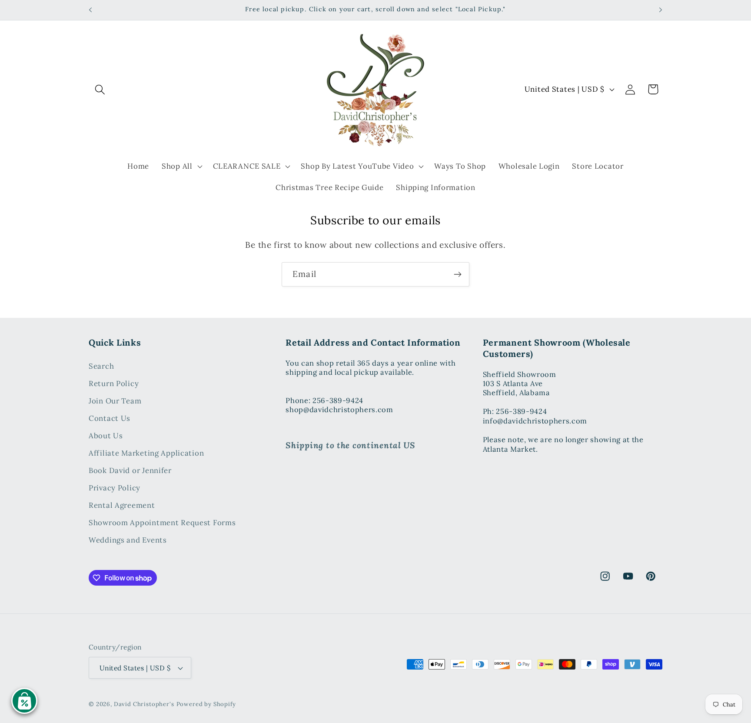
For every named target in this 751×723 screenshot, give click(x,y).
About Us (106, 435)
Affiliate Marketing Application (146, 453)
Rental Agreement (122, 505)
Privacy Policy (114, 488)
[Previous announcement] (90, 10)
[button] (100, 89)
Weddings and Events (128, 540)
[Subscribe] (457, 274)
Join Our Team (115, 401)
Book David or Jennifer (130, 470)
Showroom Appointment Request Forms (162, 522)
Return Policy (114, 383)
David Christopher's (144, 704)
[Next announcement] (660, 10)
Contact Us (109, 418)
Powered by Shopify (206, 704)
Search (101, 366)
